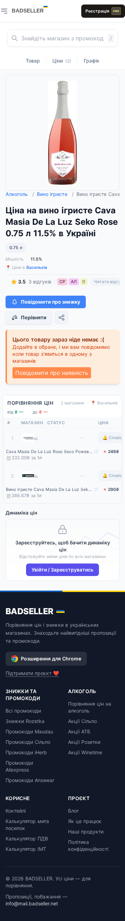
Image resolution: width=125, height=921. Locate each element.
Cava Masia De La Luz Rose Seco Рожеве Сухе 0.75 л (49, 451)
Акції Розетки (84, 742)
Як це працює (85, 821)
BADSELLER (29, 611)
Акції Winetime (85, 752)
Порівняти (34, 317)
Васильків (36, 267)
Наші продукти (85, 831)
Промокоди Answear (30, 780)
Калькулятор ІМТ (26, 849)
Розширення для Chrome (51, 658)
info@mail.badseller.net (32, 903)
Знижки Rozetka (25, 721)
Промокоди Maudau (29, 731)
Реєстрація (102, 11)
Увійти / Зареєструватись (62, 570)
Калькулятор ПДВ (27, 838)
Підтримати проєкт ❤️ (32, 673)
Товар (33, 61)
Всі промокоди (23, 711)
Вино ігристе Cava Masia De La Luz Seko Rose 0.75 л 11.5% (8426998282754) (49, 489)
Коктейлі (16, 811)
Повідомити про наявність (51, 372)
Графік (91, 61)
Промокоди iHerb (26, 752)
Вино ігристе (55, 194)
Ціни (61, 61)
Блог (73, 811)
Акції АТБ (79, 731)
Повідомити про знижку (50, 302)
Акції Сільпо (82, 721)
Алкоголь (20, 194)
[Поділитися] (61, 317)
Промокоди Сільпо (28, 742)
